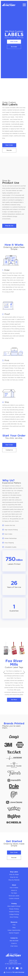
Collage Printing (14, 914)
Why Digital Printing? (14, 906)
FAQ (14, 925)
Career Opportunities (14, 930)
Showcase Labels (14, 896)
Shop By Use (14, 877)
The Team (14, 893)
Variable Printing (14, 911)
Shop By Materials (13, 880)
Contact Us (9, 450)
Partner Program (14, 933)
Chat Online (14, 946)
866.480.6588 (14, 940)
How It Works (14, 887)
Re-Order (14, 46)
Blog (14, 927)
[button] (24, 672)
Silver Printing (14, 917)
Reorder (9, 150)
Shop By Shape (14, 874)
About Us (14, 890)
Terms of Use (13, 960)
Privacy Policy (13, 962)
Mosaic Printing (14, 909)
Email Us (14, 943)
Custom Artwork (14, 898)
